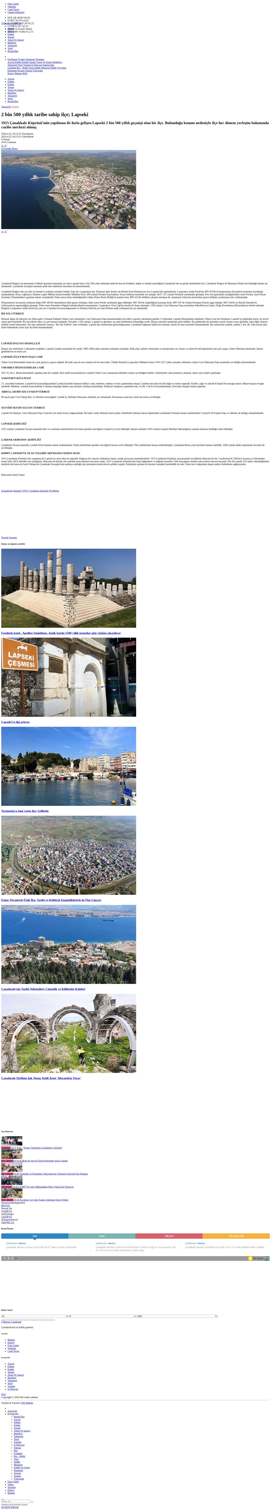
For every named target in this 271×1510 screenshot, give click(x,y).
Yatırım (46, 65)
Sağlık (37, 68)
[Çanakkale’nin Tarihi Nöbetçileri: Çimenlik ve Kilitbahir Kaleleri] (68, 983)
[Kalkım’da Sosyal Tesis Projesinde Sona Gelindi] (11, 1158)
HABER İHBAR (10, 1507)
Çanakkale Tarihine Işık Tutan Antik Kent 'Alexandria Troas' (41, 1078)
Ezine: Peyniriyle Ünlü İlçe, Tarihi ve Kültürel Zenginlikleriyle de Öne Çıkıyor (51, 900)
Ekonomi (12, 70)
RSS (25, 73)
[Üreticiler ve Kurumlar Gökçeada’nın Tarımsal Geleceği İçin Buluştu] (11, 1171)
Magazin (45, 68)
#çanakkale (6, 491)
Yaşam (11, 37)
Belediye (12, 42)
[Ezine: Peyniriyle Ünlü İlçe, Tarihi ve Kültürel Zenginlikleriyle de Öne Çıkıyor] (68, 894)
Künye (11, 73)
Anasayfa (6, 106)
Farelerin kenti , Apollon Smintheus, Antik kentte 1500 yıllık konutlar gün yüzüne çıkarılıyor (61, 633)
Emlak (11, 34)
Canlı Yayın (13, 9)
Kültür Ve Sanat (58, 68)
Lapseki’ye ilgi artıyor (15, 722)
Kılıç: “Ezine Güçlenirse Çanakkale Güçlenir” (36, 1147)
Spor (31, 68)
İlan (52, 65)
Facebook (12, 59)
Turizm (28, 70)
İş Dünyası (36, 65)
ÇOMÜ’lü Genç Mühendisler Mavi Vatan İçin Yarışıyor (43, 1187)
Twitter (21, 59)
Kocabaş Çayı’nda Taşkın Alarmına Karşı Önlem (40, 1200)
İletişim (18, 73)
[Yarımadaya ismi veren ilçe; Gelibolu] (68, 805)
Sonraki (13, 537)
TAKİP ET (6, 1211)
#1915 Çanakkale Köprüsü (35, 491)
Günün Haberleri (16, 12)
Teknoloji (12, 45)
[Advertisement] (95, 258)
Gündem (12, 68)
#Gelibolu (54, 491)
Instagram (30, 59)
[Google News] (9, 148)
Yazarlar (12, 1487)
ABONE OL (7, 1222)
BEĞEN (5, 1205)
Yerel (10, 48)
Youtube (40, 59)
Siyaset (20, 70)
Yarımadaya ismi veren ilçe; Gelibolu (25, 811)
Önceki (4, 537)
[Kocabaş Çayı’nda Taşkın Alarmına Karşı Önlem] (11, 1197)
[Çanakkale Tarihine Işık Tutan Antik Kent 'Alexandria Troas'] (68, 1072)
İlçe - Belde (22, 68)
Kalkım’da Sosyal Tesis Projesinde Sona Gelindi (40, 1160)
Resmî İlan (13, 51)
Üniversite (37, 70)
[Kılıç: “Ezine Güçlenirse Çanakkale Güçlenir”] (11, 1145)
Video (10, 1484)
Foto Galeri (13, 4)
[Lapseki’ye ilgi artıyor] (68, 716)
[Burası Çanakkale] (11, 23)
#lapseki (17, 491)
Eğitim (11, 31)
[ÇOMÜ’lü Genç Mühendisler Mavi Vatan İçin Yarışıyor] (11, 1184)
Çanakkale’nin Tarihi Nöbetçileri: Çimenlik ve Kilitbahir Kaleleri (43, 989)
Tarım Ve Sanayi (16, 40)
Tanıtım (27, 65)
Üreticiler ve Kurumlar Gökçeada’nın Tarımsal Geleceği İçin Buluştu (50, 1174)
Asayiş (11, 28)
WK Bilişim (27, 1403)
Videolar (12, 6)
